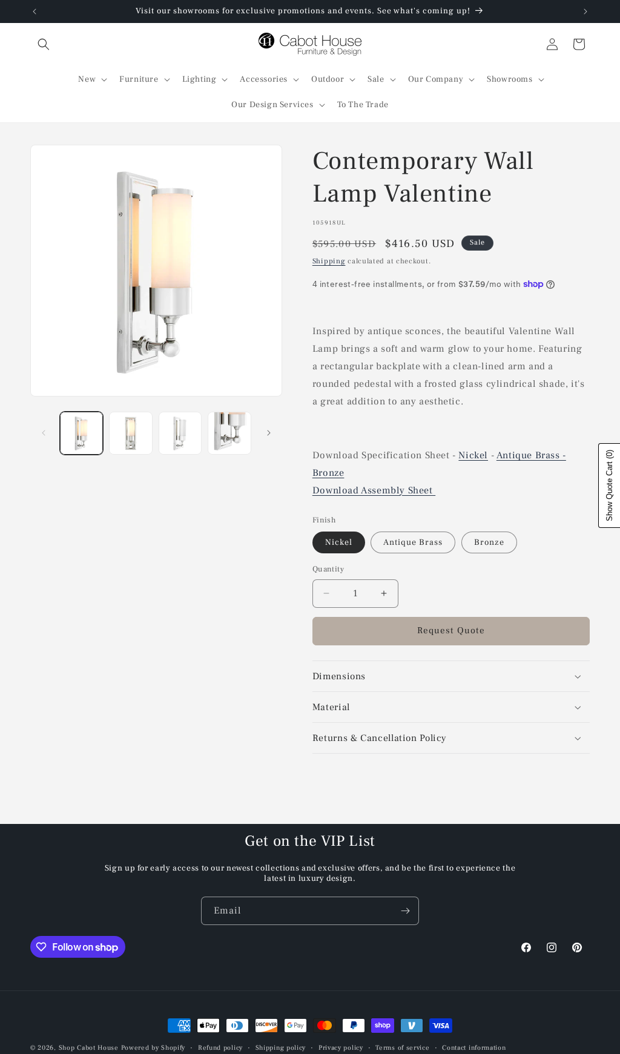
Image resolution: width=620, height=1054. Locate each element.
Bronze (328, 473)
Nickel (473, 455)
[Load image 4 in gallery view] (229, 433)
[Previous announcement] (34, 11)
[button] (43, 44)
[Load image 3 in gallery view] (180, 433)
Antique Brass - (531, 455)
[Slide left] (43, 433)
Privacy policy (340, 1047)
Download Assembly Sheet (373, 490)
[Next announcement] (585, 11)
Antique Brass (413, 542)
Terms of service (402, 1047)
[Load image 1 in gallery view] (81, 433)
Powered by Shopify (153, 1047)
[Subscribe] (405, 911)
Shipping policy (281, 1047)
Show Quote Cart (609, 485)
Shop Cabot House (89, 1047)
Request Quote (451, 630)
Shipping (329, 261)
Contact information (474, 1047)
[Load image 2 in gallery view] (130, 433)
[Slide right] (269, 433)
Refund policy (220, 1047)
